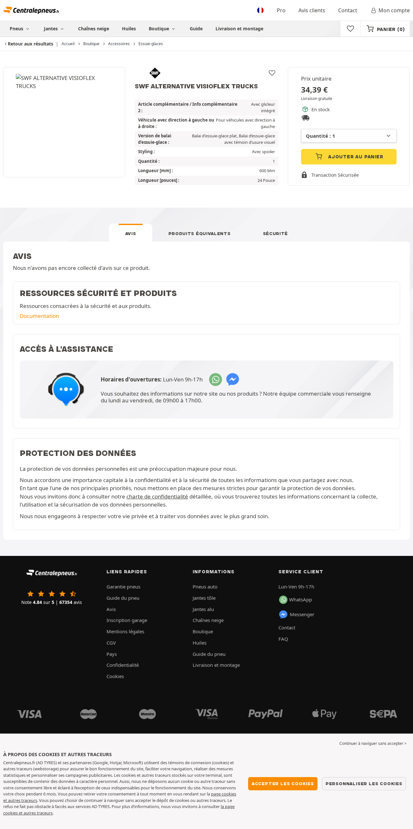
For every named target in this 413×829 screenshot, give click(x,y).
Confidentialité (122, 665)
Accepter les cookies (283, 783)
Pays (111, 654)
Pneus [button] (17, 28)
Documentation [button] (39, 316)
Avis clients (311, 10)
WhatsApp (300, 599)
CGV (111, 642)
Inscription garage (126, 620)
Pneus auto (205, 586)
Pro (281, 10)
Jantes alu (203, 609)
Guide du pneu (122, 598)
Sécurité (275, 233)
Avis (130, 233)
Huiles (129, 28)
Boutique (159, 28)
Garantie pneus (123, 586)
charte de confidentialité (157, 496)
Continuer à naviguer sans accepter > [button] (373, 743)
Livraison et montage (239, 28)
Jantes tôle (204, 598)
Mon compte (394, 10)
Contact (347, 10)
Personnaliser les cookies (364, 783)
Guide (196, 28)
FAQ (283, 639)
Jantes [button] (51, 28)
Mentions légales (125, 631)
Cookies (115, 676)
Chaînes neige (93, 28)
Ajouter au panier (355, 157)
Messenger (302, 614)
